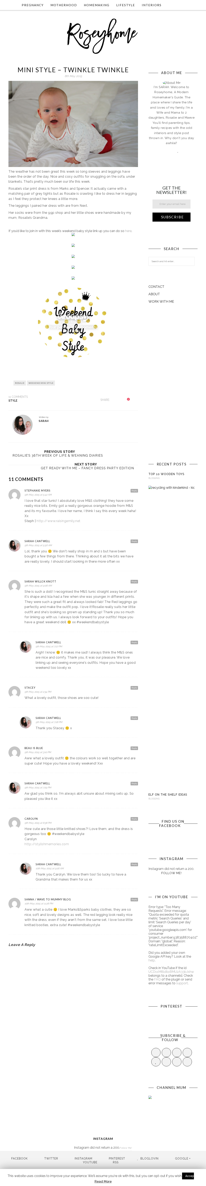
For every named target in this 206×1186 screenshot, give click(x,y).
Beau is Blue (34, 748)
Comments (18, 396)
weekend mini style (41, 383)
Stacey (30, 687)
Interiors (152, 5)
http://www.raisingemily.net (58, 521)
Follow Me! (171, 873)
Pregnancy (33, 5)
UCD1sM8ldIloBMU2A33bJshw (171, 972)
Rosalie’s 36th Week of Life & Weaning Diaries (57, 455)
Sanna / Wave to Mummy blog (48, 899)
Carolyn (31, 818)
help (151, 960)
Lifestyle (125, 5)
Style (12, 400)
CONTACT (156, 287)
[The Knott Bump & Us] (73, 356)
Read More (103, 1181)
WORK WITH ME (161, 301)
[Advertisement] (171, 383)
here (128, 231)
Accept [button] (190, 1176)
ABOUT (154, 294)
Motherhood (63, 5)
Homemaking (96, 5)
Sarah (44, 420)
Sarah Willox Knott (40, 581)
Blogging (154, 478)
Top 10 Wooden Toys (166, 474)
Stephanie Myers (37, 490)
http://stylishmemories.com (47, 844)
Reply (134, 490)
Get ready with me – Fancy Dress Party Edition (87, 468)
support (182, 983)
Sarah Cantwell (37, 541)
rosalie (20, 383)
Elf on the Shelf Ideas (167, 794)
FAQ (157, 979)
